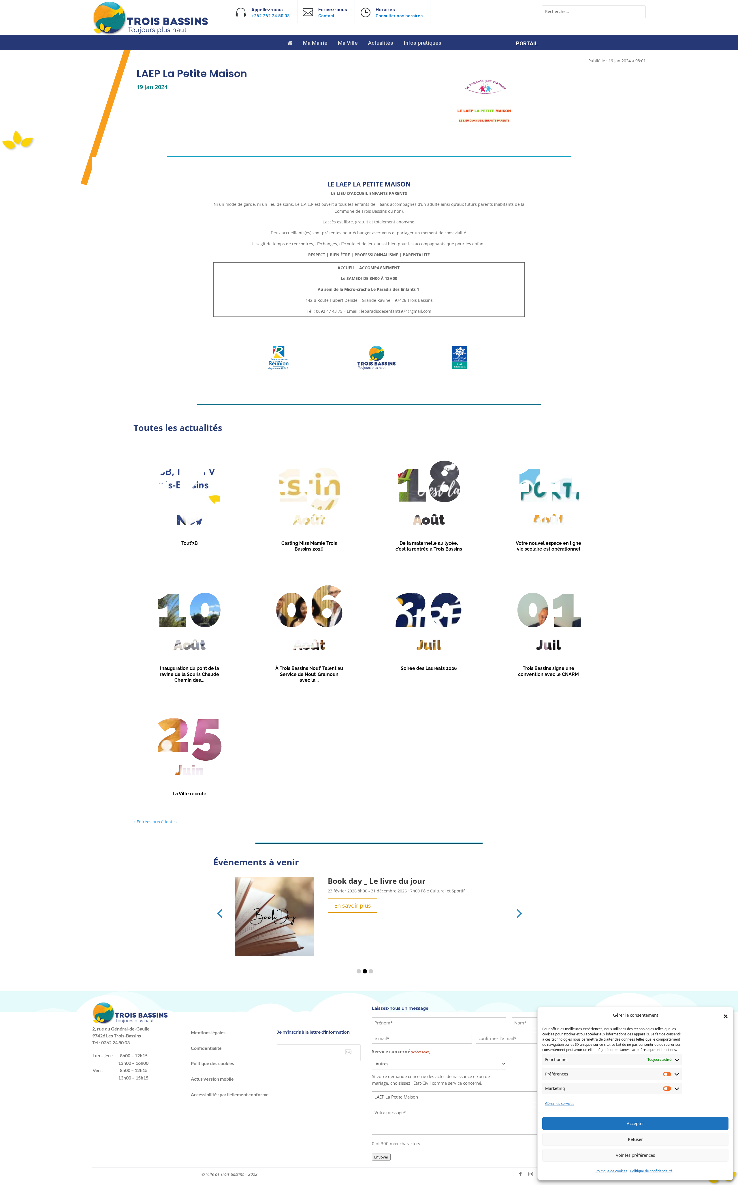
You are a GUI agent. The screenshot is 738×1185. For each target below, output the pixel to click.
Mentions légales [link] (208, 1032)
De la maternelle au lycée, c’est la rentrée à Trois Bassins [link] (429, 546)
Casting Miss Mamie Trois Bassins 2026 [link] (309, 546)
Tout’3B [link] (189, 543)
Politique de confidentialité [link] (651, 1171)
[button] (725, 1016)
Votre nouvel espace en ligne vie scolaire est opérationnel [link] (548, 546)
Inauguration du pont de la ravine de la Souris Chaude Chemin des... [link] (189, 674)
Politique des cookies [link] (212, 1063)
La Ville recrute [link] (189, 793)
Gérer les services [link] (559, 1103)
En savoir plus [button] (352, 905)
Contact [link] (326, 15)
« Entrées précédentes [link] (155, 821)
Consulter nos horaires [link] (399, 15)
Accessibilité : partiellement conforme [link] (230, 1094)
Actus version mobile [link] (212, 1079)
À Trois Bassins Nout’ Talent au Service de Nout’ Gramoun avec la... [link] (309, 674)
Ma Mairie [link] (315, 43)
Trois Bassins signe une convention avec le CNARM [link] (548, 671)
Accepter (635, 1123)
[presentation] (219, 913)
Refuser (635, 1139)
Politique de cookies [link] (611, 1171)
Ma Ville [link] (348, 43)
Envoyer (381, 1157)
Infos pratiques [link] (422, 43)
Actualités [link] (380, 43)
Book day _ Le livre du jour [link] (377, 881)
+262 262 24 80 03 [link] (270, 15)
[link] (151, 33)
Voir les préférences (635, 1155)
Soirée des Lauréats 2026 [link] (429, 668)
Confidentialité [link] (206, 1048)
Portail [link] (527, 44)
